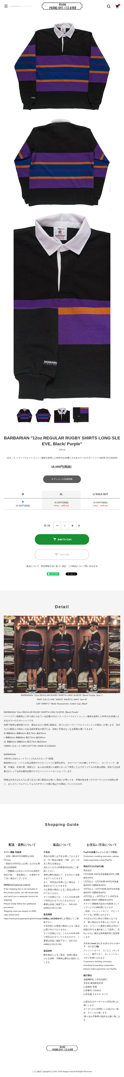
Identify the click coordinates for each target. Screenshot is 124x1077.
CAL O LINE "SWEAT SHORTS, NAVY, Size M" (65, 699)
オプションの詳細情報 (62, 479)
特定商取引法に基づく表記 (53, 566)
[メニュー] (6, 6)
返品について (32, 566)
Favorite (64, 554)
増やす (72, 525)
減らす (57, 525)
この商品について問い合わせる (83, 566)
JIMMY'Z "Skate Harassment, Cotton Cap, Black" (64, 703)
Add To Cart (64, 539)
